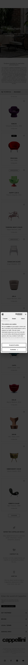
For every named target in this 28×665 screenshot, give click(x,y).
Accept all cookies (14, 345)
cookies (8, 326)
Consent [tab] (5, 318)
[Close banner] (25, 314)
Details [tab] (14, 318)
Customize (13, 349)
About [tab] (23, 318)
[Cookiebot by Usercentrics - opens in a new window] (16, 314)
